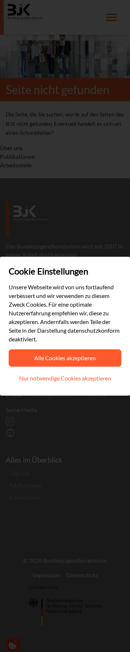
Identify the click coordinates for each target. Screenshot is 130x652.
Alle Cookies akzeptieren (65, 357)
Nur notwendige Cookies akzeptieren (65, 378)
